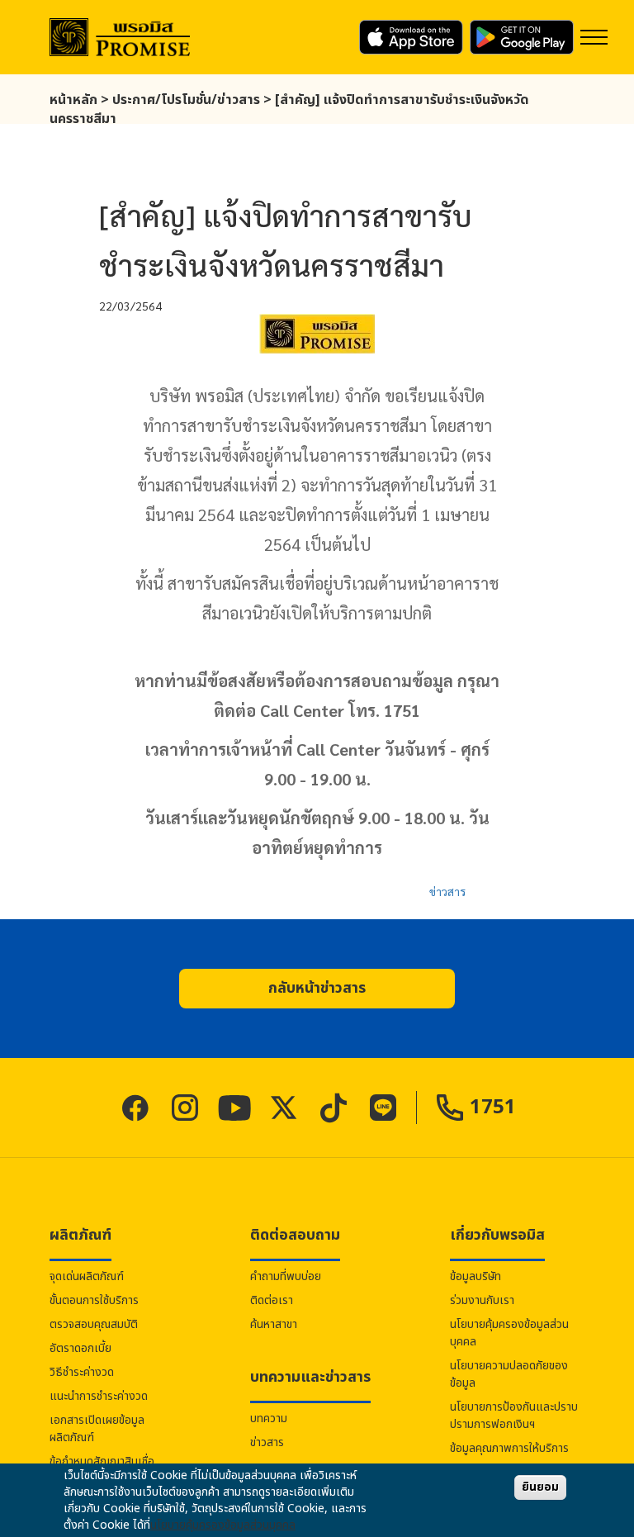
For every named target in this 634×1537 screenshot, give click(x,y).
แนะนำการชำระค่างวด (99, 1396)
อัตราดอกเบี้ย (80, 1348)
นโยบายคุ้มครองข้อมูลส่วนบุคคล (509, 1333)
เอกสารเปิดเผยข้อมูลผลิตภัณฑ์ (97, 1428)
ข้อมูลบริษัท (475, 1276)
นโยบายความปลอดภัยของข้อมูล (509, 1374)
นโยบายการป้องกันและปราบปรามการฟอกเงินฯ (514, 1415)
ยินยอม (540, 1487)
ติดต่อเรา (271, 1300)
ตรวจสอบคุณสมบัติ (94, 1324)
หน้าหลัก (73, 100)
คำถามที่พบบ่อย (285, 1276)
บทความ (268, 1418)
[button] (317, 988)
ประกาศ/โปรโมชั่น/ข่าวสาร (186, 100)
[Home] (120, 37)
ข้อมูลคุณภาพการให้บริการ (509, 1448)
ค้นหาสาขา (273, 1324)
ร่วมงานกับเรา (482, 1300)
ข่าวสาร (447, 891)
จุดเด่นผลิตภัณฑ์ (87, 1276)
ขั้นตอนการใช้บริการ (94, 1300)
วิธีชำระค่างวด (82, 1372)
